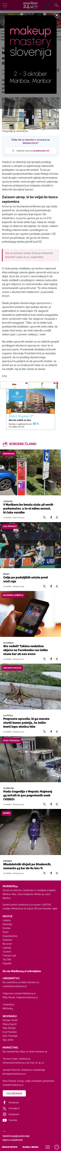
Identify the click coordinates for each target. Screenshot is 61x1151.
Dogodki (7, 963)
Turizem (7, 951)
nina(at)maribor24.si (13, 1085)
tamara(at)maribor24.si (15, 1062)
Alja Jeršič (8, 1040)
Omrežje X (14, 1108)
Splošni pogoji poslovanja (16, 1136)
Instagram (13, 1114)
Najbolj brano (30, 1147)
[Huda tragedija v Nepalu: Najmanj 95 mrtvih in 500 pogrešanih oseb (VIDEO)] (30, 759)
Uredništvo (8, 1004)
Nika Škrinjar (9, 1028)
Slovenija (7, 924)
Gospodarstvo (10, 936)
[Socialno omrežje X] (44, 517)
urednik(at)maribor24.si (15, 986)
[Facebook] (51, 517)
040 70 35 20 (37, 1062)
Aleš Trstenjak (10, 1036)
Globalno (7, 940)
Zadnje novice (9, 1147)
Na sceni (7, 944)
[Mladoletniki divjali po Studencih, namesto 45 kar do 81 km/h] (30, 832)
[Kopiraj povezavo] (57, 517)
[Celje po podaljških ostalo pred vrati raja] (30, 545)
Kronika (6, 928)
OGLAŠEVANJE (14, 1093)
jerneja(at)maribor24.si (14, 1073)
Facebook (13, 1102)
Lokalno (7, 920)
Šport (5, 932)
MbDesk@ (8, 1008)
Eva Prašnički (10, 1032)
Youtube (12, 1120)
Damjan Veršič (10, 1020)
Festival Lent (9, 955)
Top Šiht (7, 959)
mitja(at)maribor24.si (27, 997)
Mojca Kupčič (10, 1024)
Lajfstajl (7, 947)
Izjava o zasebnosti (12, 1140)
